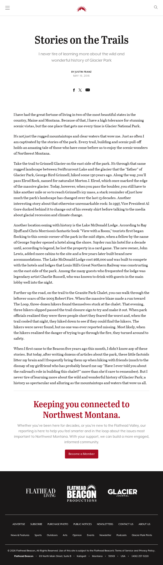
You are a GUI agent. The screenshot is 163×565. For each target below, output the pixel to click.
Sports (38, 535)
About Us (144, 524)
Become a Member (82, 454)
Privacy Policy (147, 550)
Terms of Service (124, 550)
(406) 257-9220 (140, 556)
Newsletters (105, 524)
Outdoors (52, 535)
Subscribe (36, 524)
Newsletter (105, 535)
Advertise (19, 524)
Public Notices (82, 524)
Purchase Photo (58, 524)
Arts (65, 535)
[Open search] (156, 7)
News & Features (20, 535)
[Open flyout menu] (7, 7)
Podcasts (121, 535)
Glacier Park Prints (142, 535)
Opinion (77, 535)
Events (90, 535)
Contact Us (125, 524)
